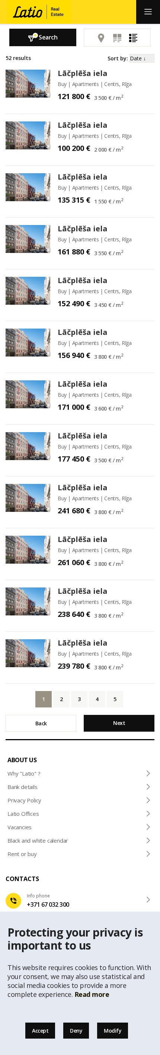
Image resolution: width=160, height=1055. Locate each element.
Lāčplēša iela (83, 73)
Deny (76, 1030)
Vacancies (19, 827)
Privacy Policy (24, 800)
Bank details (22, 787)
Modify (112, 1030)
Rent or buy (22, 854)
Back (41, 723)
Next (119, 722)
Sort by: (118, 58)
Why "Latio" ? (23, 773)
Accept (40, 1030)
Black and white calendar (37, 840)
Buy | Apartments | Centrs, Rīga (95, 84)
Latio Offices (23, 813)
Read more (91, 994)
